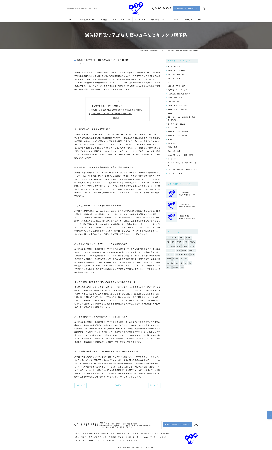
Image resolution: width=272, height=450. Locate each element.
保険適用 (175, 267)
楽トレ (182, 237)
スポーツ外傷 (171, 246)
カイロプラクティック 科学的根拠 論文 (182, 169)
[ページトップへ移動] (196, 425)
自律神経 (175, 259)
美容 (182, 267)
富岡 (192, 254)
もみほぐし (192, 250)
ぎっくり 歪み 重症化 (176, 124)
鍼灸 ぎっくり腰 (174, 78)
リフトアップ (171, 250)
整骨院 (192, 246)
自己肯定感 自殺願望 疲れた (179, 94)
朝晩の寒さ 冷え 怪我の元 (178, 131)
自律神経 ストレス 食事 (177, 90)
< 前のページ (80, 385)
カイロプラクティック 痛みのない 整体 (182, 164)
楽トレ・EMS (172, 128)
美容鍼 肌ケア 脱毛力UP (178, 109)
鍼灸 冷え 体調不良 (176, 74)
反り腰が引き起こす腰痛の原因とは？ (107, 106)
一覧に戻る (117, 385)
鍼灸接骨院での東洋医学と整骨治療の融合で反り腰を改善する (117, 110)
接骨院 (169, 259)
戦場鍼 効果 (173, 147)
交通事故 (192, 242)
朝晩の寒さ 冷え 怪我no (177, 135)
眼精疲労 (179, 242)
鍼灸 (169, 82)
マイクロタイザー (172, 237)
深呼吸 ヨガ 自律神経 (176, 70)
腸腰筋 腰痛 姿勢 (175, 97)
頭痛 (190, 263)
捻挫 (177, 263)
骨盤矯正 (188, 237)
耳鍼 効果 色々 (174, 101)
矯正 (168, 242)
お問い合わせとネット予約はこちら (186, 9)
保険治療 (185, 246)
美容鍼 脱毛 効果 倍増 (177, 105)
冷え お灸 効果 (175, 151)
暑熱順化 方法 (173, 139)
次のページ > (154, 385)
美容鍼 (170, 113)
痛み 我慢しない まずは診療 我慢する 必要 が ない (182, 118)
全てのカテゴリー (174, 66)
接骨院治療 (172, 143)
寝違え (169, 267)
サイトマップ (132, 440)
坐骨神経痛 (170, 263)
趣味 (173, 242)
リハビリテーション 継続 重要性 (180, 155)
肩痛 (186, 242)
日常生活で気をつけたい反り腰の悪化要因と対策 (111, 113)
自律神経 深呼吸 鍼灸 (176, 86)
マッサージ (172, 159)
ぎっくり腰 (184, 259)
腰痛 (178, 246)
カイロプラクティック (176, 173)
